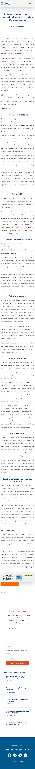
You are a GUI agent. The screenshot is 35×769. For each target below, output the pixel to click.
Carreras (3, 597)
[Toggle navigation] (30, 3)
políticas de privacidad (23, 657)
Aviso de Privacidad (17, 761)
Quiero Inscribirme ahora (10, 584)
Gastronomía (5, 50)
